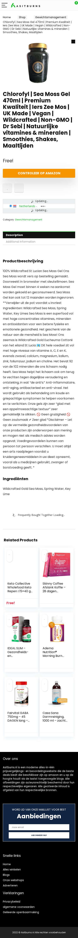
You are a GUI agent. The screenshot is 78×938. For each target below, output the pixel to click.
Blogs (6, 875)
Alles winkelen (12, 869)
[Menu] (4, 5)
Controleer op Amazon (39, 173)
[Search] (58, 5)
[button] (73, 41)
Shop (22, 17)
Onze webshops (13, 880)
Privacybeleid (11, 901)
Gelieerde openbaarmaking (21, 912)
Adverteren (10, 885)
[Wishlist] (66, 5)
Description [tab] (14, 235)
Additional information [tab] (20, 242)
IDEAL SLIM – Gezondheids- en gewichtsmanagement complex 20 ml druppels (19, 657)
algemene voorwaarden (19, 907)
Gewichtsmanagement (50, 17)
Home (7, 17)
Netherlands (27, 206)
